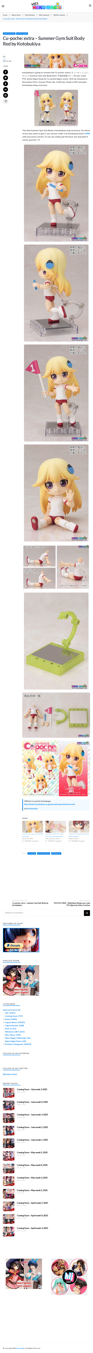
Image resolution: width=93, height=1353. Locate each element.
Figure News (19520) (15, 1022)
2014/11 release (9, 33)
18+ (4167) (10, 1013)
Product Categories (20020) (18, 1044)
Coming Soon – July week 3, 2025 (32, 1089)
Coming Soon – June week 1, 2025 (32, 1139)
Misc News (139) (13, 1035)
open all (7, 1010)
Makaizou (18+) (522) (15, 1031)
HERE (87, 133)
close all (16, 1010)
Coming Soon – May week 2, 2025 (32, 1190)
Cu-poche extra (43, 853)
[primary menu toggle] (3, 6)
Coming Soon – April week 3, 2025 (32, 1228)
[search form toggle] (90, 6)
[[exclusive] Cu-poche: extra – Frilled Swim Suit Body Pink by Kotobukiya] (55, 827)
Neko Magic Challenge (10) (17, 1038)
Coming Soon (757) (14, 1016)
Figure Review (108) (14, 1025)
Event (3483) (11, 1019)
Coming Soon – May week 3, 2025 (32, 1177)
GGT (4, 56)
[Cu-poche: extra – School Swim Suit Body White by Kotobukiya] (79, 827)
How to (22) (10, 1028)
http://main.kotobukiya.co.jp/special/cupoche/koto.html (49, 804)
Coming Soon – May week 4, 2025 (32, 1165)
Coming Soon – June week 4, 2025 (32, 1102)
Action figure (22, 33)
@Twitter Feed (10, 1074)
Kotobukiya (32, 808)
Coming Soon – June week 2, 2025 (32, 1127)
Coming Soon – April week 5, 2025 (32, 1202)
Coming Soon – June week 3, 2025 (32, 1114)
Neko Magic (20, 1348)
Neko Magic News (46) (15, 1041)
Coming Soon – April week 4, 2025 (32, 1215)
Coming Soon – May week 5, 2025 (32, 1152)
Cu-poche (31, 853)
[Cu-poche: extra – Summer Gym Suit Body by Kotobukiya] (32, 827)
